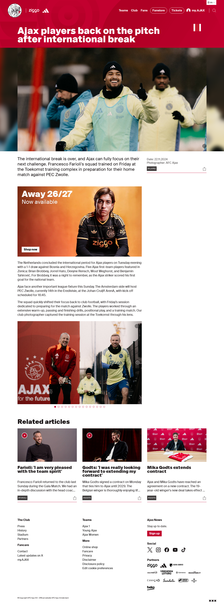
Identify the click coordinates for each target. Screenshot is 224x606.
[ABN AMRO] (176, 565)
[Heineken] (194, 580)
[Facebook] (167, 550)
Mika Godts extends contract (169, 469)
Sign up (154, 533)
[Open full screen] (204, 146)
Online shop (90, 547)
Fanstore (158, 10)
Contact (23, 551)
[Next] (134, 362)
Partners (23, 539)
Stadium (23, 535)
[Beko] (151, 588)
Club (134, 10)
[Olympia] (152, 572)
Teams (123, 10)
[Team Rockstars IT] (195, 572)
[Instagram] (158, 550)
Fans (144, 10)
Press (21, 526)
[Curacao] (153, 580)
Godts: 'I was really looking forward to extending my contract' (111, 471)
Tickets (177, 10)
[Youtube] (175, 550)
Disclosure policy (93, 564)
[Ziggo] (34, 10)
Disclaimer (89, 560)
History (22, 530)
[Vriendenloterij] (166, 572)
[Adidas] (45, 10)
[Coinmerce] (181, 572)
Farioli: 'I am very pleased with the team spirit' (45, 469)
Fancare (87, 551)
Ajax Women (90, 535)
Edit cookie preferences (97, 568)
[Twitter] (150, 550)
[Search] (214, 10)
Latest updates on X (30, 555)
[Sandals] (169, 581)
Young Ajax (89, 530)
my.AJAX (23, 560)
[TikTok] (183, 550)
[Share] (204, 169)
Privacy (87, 555)
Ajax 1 (86, 526)
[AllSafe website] (183, 580)
